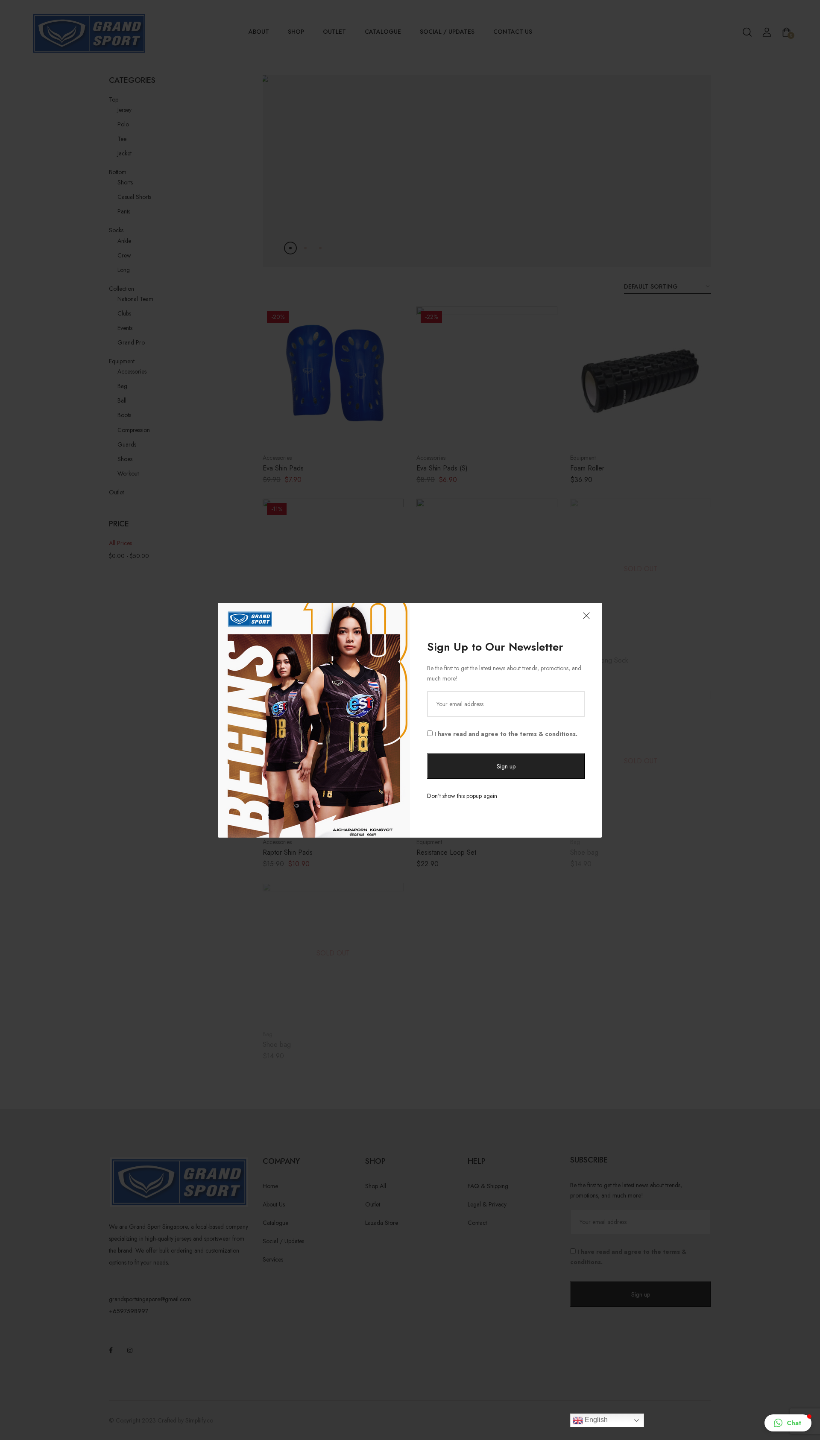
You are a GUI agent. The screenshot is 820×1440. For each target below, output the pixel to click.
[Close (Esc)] (586, 616)
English (595, 1419)
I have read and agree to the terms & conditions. (505, 734)
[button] (787, 1422)
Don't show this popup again (462, 796)
